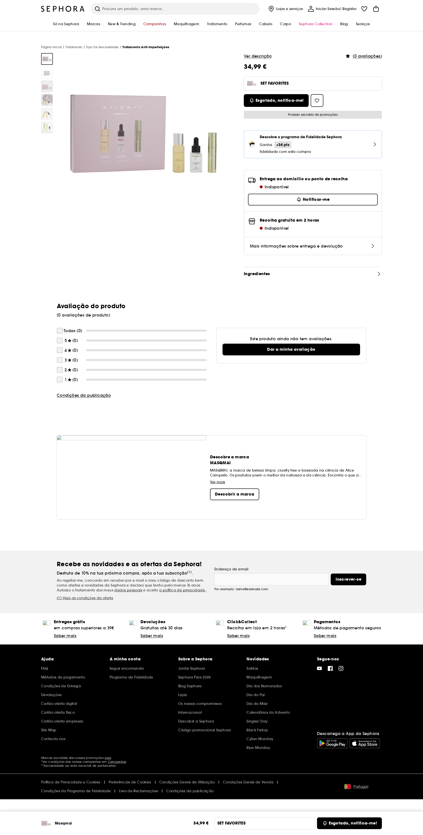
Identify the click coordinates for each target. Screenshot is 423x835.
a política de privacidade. (182, 590)
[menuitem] (285, 9)
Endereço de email (231, 569)
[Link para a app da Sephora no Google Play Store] (332, 743)
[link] (291, 349)
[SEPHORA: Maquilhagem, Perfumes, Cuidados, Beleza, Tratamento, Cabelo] (63, 9)
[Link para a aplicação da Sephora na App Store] (365, 743)
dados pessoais (128, 590)
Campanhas (117, 762)
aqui (108, 758)
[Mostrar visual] (47, 59)
